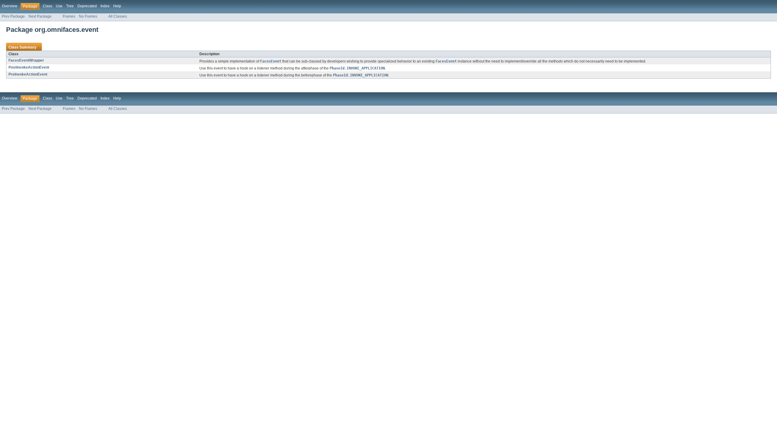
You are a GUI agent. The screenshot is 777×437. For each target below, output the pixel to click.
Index (105, 6)
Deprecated (87, 6)
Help (117, 6)
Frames (69, 16)
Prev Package (13, 16)
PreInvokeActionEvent (27, 74)
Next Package (40, 16)
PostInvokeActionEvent (28, 67)
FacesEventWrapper (26, 60)
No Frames (88, 16)
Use (59, 6)
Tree (70, 6)
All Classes (117, 16)
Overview (9, 6)
